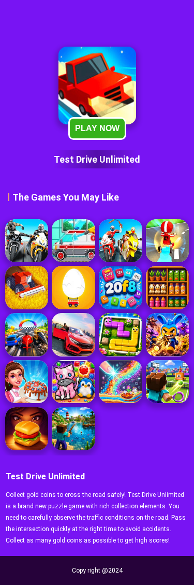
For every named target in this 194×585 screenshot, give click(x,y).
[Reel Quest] (73, 428)
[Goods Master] (167, 287)
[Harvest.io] (26, 287)
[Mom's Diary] (26, 381)
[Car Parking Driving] (73, 334)
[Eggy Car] (73, 287)
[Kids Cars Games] (73, 240)
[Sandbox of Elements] (120, 381)
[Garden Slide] (120, 334)
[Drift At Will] (167, 240)
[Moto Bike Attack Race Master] (26, 240)
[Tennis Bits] (167, 381)
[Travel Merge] (26, 428)
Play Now (97, 128)
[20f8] (120, 287)
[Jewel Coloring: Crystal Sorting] (73, 381)
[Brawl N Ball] (167, 334)
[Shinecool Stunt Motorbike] (120, 240)
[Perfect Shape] (26, 334)
